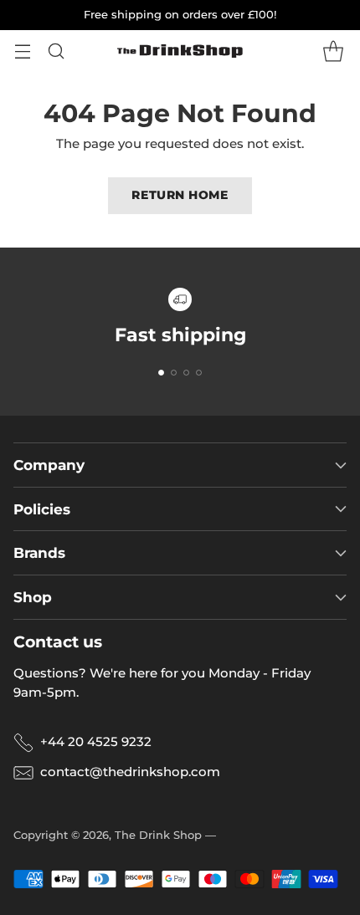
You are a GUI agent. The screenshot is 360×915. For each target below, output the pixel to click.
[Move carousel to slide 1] (161, 373)
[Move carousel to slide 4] (199, 373)
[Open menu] (22, 51)
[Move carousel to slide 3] (186, 373)
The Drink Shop (158, 834)
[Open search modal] (56, 51)
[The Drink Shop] (180, 51)
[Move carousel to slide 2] (174, 373)
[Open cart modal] (333, 51)
